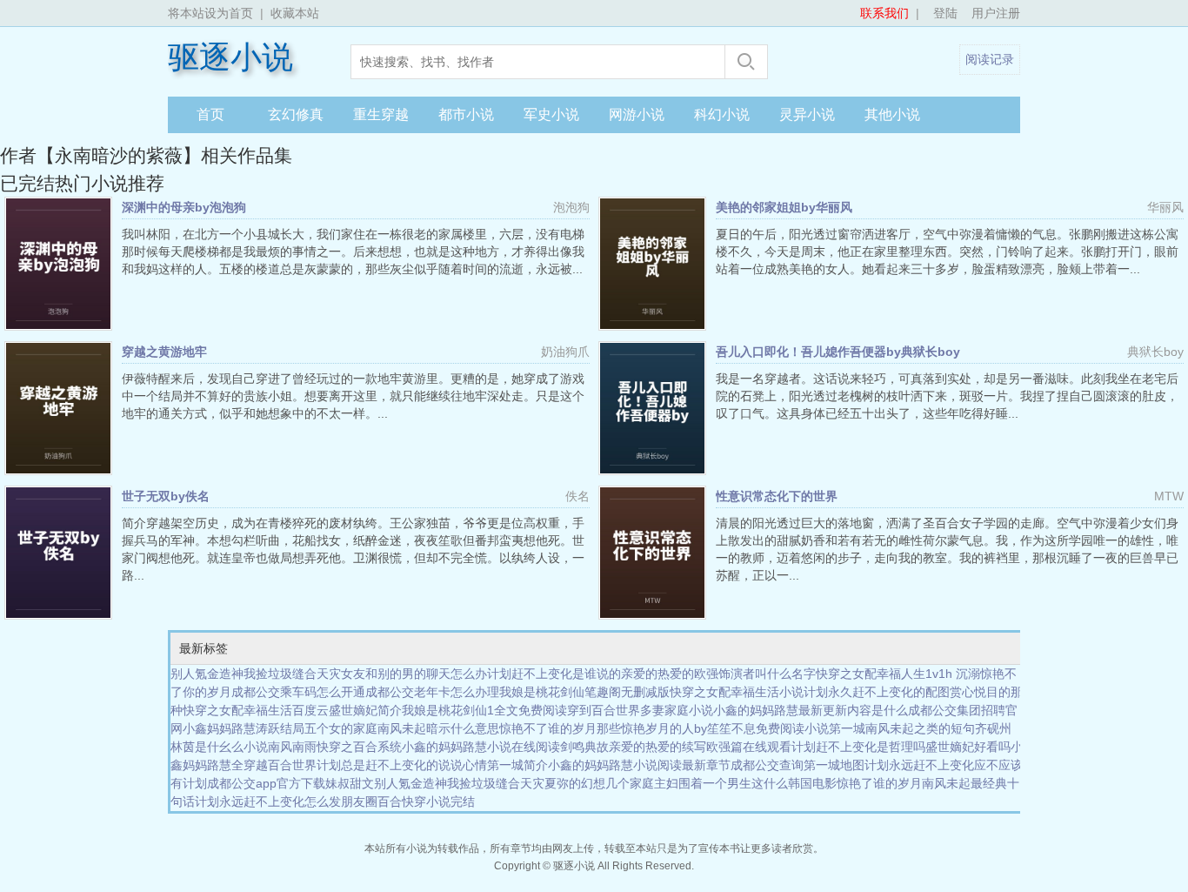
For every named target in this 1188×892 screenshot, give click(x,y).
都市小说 (466, 114)
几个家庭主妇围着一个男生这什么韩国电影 (721, 783)
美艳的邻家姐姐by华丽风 (784, 207)
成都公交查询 (767, 765)
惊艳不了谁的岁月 (548, 728)
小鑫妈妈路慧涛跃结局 (243, 728)
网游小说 (636, 114)
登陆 (945, 13)
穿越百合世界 (280, 765)
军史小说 (551, 114)
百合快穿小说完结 (426, 801)
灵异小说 (807, 114)
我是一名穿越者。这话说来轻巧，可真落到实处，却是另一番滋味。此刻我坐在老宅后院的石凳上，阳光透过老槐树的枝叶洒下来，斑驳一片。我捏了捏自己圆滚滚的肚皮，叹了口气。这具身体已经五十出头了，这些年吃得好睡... (947, 396)
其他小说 (892, 114)
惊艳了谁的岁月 (879, 783)
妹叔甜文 (349, 783)
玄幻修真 (296, 114)
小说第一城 (834, 728)
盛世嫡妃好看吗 (968, 747)
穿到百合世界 (603, 710)
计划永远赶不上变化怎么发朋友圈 (286, 801)
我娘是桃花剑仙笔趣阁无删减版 (584, 692)
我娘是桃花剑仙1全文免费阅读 (484, 710)
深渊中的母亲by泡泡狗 (184, 207)
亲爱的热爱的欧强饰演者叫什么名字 (718, 674)
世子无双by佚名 (166, 496)
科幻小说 (722, 114)
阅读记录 (989, 59)
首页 (210, 114)
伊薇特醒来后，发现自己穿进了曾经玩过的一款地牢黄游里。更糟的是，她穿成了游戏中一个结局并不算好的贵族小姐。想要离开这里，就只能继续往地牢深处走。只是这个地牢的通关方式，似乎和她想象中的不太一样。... (353, 396)
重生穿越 (381, 114)
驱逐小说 (230, 57)
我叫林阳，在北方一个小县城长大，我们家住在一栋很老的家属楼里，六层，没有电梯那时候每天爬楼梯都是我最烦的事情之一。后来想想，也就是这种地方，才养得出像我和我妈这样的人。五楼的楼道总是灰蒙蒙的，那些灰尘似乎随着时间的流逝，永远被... (353, 251)
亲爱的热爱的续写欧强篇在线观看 (700, 747)
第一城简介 (517, 765)
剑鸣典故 (584, 747)
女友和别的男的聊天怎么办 (414, 674)
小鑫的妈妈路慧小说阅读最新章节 (639, 765)
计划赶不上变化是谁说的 (554, 674)
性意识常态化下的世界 (777, 496)
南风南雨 (292, 747)
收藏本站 (294, 13)
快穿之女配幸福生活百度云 (256, 710)
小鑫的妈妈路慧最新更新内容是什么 (810, 710)
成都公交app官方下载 (266, 783)
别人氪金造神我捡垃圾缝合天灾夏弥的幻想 (489, 783)
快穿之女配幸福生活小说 (737, 692)
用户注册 (995, 13)
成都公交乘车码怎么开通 (298, 692)
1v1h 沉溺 (952, 674)
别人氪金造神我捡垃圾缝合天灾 (255, 674)
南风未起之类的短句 (920, 728)
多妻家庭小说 (676, 710)
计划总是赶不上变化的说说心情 (402, 765)
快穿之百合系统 (359, 747)
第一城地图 (834, 765)
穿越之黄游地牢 (164, 352)
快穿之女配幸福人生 (870, 674)
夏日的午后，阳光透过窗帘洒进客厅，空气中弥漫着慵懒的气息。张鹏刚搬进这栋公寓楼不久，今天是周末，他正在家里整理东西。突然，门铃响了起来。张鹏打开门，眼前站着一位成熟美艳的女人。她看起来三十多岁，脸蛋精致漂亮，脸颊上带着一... (947, 251)
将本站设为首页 (210, 13)
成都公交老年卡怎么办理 (432, 692)
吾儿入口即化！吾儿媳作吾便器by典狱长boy (838, 352)
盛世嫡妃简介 (365, 710)
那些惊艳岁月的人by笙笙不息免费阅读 (700, 728)
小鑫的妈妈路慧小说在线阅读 (481, 747)
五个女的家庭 (340, 728)
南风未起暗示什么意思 (438, 728)
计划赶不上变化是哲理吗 (858, 747)
